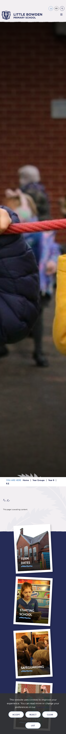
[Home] (22, 15)
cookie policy (43, 707)
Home (26, 480)
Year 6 (51, 480)
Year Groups (39, 480)
